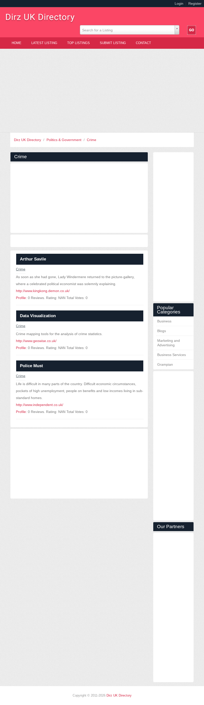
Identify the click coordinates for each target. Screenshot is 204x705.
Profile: (21, 298)
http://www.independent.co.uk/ (39, 405)
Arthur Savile (33, 259)
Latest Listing (44, 43)
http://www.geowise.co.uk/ (36, 341)
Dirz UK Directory (28, 140)
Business (164, 321)
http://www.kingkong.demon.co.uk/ (43, 291)
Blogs (161, 331)
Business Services (171, 355)
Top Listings (78, 43)
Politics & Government (64, 140)
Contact (143, 43)
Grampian (165, 364)
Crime (91, 140)
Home (16, 43)
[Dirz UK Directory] (42, 16)
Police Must (31, 365)
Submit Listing (113, 43)
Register (195, 3)
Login (179, 3)
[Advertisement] (102, 90)
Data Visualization (38, 315)
